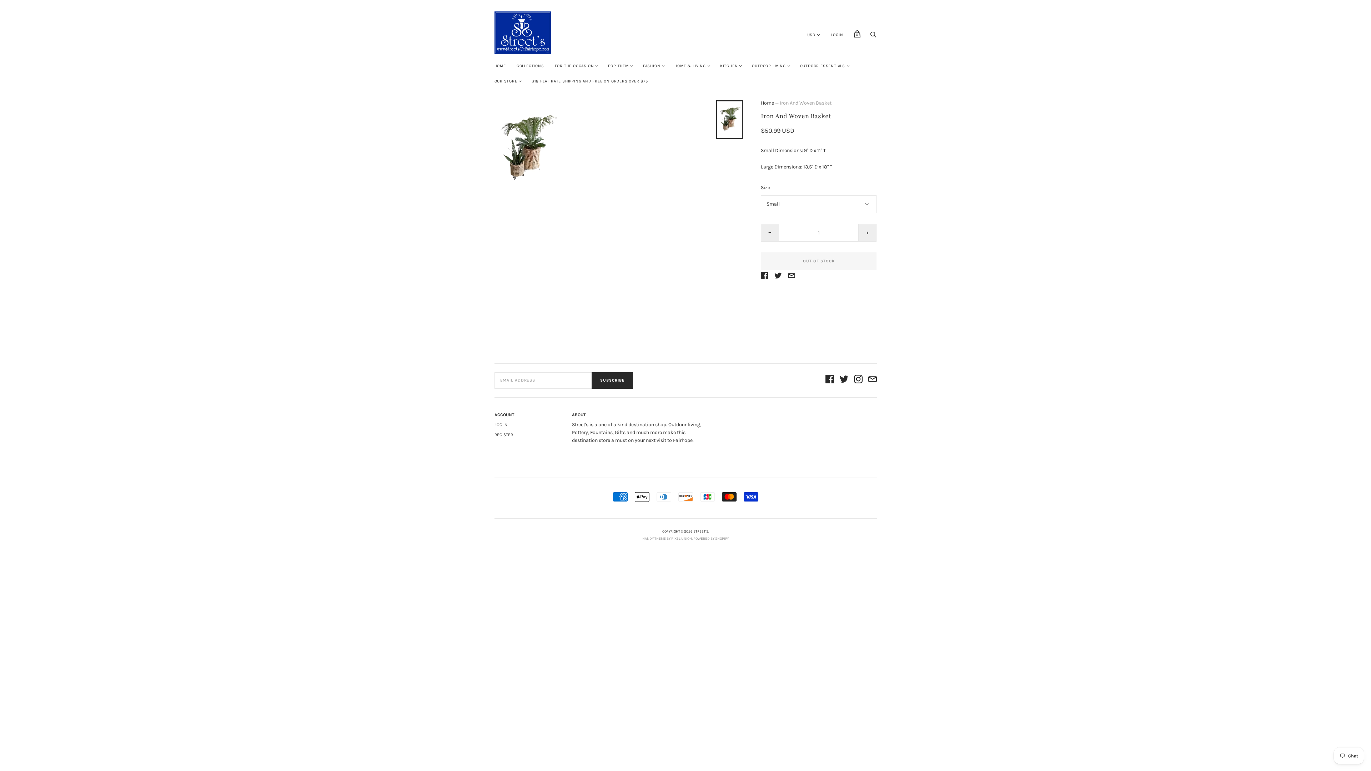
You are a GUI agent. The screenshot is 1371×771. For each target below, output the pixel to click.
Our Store (505, 81)
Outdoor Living (768, 66)
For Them (618, 66)
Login (837, 34)
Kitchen (729, 66)
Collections (530, 66)
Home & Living (689, 66)
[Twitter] (844, 380)
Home (500, 66)
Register (503, 434)
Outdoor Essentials (822, 66)
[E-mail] (872, 380)
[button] (729, 119)
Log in (500, 424)
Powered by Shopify (711, 538)
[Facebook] (829, 380)
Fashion (652, 66)
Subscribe (612, 380)
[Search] (873, 37)
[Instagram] (858, 380)
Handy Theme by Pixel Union (667, 538)
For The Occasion (574, 66)
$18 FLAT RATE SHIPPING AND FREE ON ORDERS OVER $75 (590, 81)
